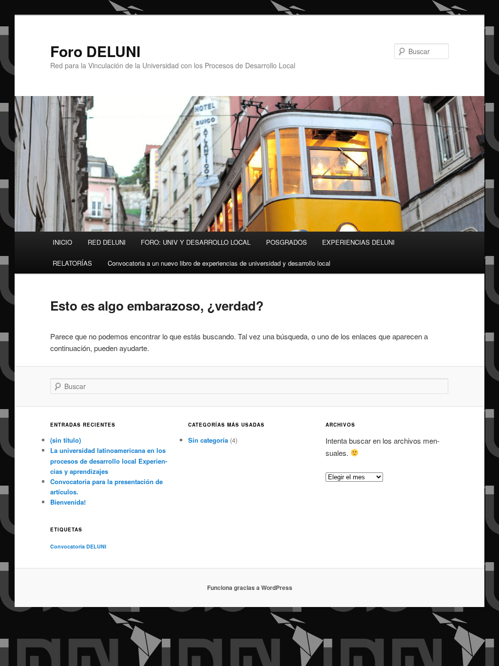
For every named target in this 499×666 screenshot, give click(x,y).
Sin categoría (208, 440)
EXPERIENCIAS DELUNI (358, 242)
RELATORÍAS (72, 263)
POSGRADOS (286, 242)
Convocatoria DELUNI (78, 546)
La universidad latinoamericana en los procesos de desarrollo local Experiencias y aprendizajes (108, 460)
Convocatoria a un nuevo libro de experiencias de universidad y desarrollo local (219, 263)
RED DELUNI (107, 242)
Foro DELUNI (95, 50)
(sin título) (65, 440)
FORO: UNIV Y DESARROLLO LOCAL (195, 242)
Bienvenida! (68, 502)
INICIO (62, 242)
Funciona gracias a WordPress (249, 587)
